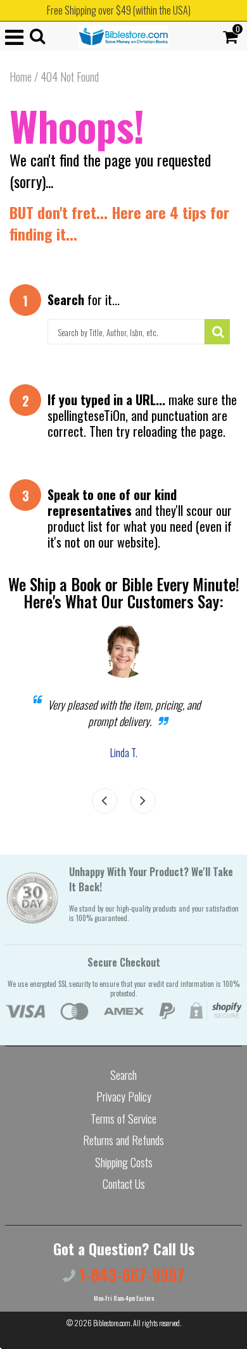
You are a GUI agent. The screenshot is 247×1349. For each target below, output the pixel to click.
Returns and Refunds (123, 1140)
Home (21, 76)
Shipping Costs (124, 1162)
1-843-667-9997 (129, 1274)
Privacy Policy (123, 1096)
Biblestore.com (111, 1322)
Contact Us (124, 1184)
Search (123, 1075)
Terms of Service (123, 1118)
